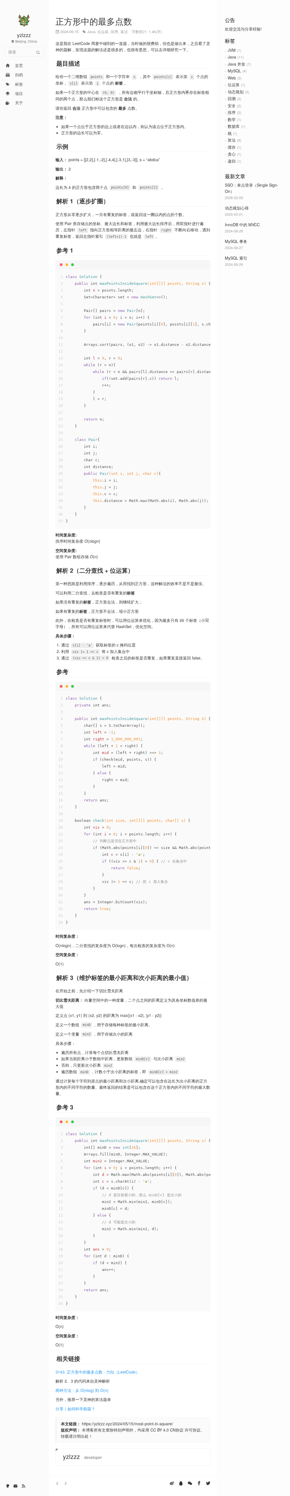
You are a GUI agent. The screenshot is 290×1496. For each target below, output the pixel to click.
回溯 (232, 98)
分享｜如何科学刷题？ (75, 1408)
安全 (232, 105)
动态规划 (236, 91)
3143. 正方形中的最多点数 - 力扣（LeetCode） (98, 1372)
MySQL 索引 (236, 258)
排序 (232, 112)
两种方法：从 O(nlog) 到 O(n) (82, 1390)
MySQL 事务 (236, 241)
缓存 (232, 147)
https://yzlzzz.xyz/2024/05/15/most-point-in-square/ (127, 1423)
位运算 (234, 84)
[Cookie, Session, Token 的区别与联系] (65, 1483)
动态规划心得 (237, 208)
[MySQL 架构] (57, 1483)
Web (232, 78)
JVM (232, 50)
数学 (232, 119)
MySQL (234, 71)
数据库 (234, 126)
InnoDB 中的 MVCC (242, 224)
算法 (232, 140)
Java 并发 (236, 64)
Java (232, 57)
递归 (232, 161)
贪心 (232, 154)
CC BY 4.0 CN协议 (167, 1430)
